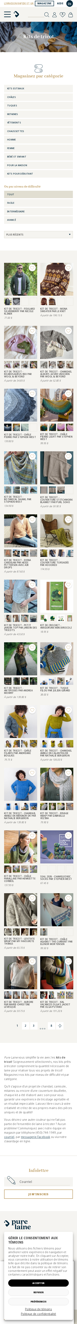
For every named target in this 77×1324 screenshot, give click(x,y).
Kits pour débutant (20, 173)
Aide (60, 3)
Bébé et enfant (16, 156)
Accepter (38, 1283)
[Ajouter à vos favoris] (32, 268)
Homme (11, 139)
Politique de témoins (38, 1309)
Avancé (11, 219)
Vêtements (14, 122)
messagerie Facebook (35, 1137)
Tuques (12, 105)
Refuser (38, 1292)
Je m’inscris (38, 1194)
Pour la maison (17, 165)
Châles (11, 97)
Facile (10, 202)
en (69, 4)
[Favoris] (62, 14)
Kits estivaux (15, 88)
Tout (10, 194)
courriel (9, 1137)
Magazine (44, 3)
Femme (11, 148)
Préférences (38, 1301)
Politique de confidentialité (38, 1314)
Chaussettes (15, 131)
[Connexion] (54, 14)
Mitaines (12, 114)
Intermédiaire (16, 211)
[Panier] (70, 14)
